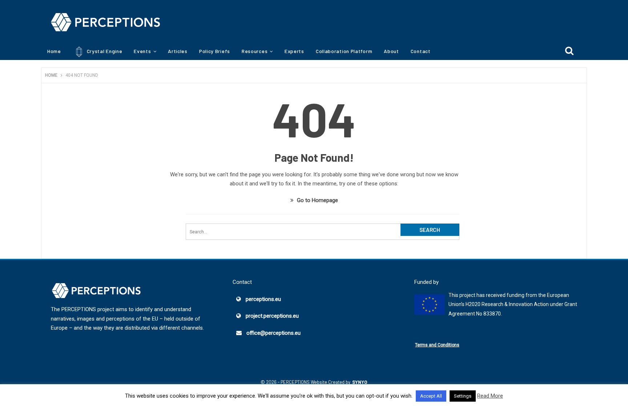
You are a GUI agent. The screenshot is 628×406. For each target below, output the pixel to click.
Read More (490, 396)
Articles (178, 51)
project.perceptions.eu (272, 316)
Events (142, 51)
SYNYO (359, 382)
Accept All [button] (431, 396)
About (391, 51)
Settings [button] (462, 396)
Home (54, 51)
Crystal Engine (103, 51)
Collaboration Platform (344, 51)
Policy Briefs (214, 51)
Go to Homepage (316, 200)
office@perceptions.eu (273, 333)
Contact (421, 51)
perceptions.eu (263, 299)
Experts (294, 51)
